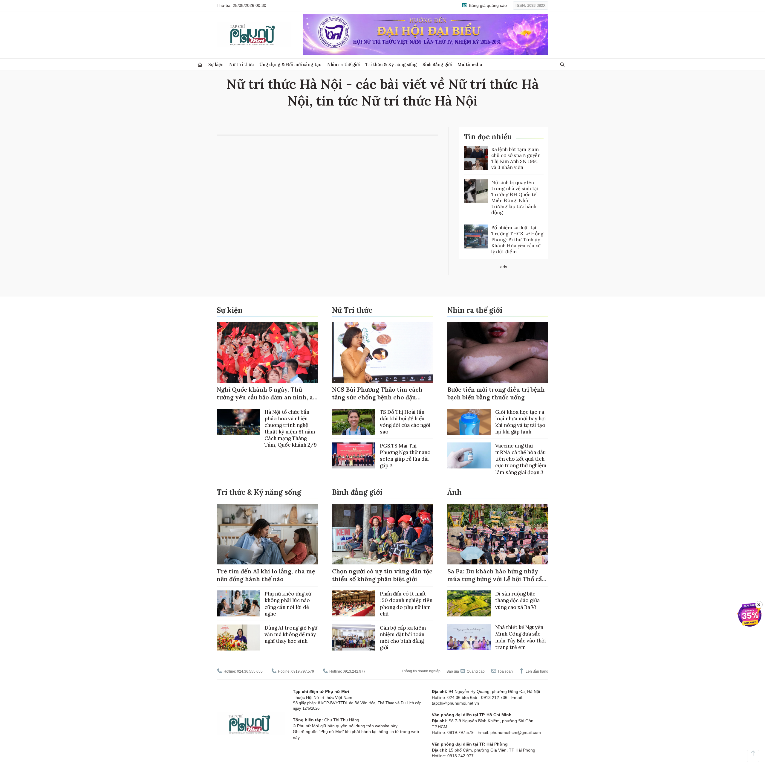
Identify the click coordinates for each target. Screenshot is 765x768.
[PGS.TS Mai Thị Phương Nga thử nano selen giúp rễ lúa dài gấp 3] (353, 455)
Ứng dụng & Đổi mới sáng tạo (290, 64)
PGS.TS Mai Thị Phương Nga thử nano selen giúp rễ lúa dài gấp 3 (405, 455)
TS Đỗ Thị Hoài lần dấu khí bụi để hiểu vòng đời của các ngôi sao (405, 422)
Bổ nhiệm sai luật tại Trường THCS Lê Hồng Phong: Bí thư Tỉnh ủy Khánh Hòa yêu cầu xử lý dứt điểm (517, 239)
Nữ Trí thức (241, 64)
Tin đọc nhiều (488, 136)
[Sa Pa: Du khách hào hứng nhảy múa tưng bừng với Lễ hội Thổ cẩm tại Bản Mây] (497, 534)
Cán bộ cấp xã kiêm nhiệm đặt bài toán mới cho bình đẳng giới (403, 638)
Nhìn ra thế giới (343, 64)
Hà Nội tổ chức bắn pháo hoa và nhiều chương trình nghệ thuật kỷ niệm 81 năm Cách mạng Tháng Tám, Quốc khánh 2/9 (290, 428)
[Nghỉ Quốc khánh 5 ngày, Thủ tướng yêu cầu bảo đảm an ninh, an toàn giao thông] (267, 352)
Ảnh (454, 492)
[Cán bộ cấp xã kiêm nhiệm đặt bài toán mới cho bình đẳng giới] (353, 638)
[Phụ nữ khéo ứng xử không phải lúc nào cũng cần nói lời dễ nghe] (238, 603)
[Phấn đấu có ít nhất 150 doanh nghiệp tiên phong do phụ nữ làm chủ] (353, 603)
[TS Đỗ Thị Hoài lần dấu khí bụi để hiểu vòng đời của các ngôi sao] (353, 422)
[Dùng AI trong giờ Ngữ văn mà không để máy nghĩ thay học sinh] (238, 638)
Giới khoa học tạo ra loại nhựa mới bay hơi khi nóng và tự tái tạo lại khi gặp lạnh (520, 422)
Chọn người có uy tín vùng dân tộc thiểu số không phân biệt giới (382, 575)
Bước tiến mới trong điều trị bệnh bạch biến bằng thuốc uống (496, 393)
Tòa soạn (505, 671)
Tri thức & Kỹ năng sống (391, 64)
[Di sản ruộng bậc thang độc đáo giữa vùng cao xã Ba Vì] (469, 603)
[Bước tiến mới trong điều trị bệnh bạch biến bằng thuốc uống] (497, 352)
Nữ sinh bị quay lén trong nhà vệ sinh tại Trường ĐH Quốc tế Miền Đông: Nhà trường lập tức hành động (514, 197)
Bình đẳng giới (437, 64)
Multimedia (470, 64)
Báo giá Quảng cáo (465, 671)
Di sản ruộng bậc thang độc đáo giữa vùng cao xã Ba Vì (517, 600)
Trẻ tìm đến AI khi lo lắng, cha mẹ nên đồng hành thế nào (266, 575)
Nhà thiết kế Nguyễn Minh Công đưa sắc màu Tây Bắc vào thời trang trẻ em (520, 637)
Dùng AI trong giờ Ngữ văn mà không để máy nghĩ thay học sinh (290, 634)
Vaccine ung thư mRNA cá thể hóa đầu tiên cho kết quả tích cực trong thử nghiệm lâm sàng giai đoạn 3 (521, 458)
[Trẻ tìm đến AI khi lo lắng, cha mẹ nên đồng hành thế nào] (267, 534)
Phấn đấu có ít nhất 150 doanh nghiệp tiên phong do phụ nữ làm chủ (406, 603)
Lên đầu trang (536, 671)
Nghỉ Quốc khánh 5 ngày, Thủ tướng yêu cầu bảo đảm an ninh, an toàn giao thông (267, 397)
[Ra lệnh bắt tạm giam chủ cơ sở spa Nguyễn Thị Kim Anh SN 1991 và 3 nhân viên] (476, 158)
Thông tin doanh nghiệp (421, 671)
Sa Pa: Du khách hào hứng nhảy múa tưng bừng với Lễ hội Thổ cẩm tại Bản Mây (497, 578)
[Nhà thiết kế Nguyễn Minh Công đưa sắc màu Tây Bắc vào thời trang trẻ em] (469, 637)
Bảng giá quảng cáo (487, 5)
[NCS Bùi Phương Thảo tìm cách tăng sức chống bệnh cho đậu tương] (382, 352)
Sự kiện (216, 64)
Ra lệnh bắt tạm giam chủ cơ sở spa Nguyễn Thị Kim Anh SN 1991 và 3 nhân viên (516, 158)
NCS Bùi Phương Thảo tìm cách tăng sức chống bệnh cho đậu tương (377, 397)
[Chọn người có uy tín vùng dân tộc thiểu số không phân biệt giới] (382, 534)
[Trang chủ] (200, 64)
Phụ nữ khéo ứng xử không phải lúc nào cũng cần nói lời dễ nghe (287, 603)
